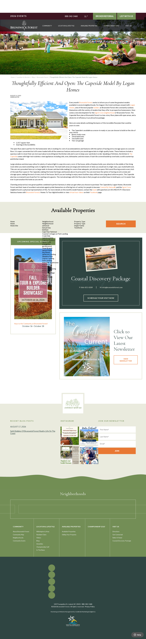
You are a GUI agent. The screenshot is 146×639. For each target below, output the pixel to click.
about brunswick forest (21, 531)
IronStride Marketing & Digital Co (85, 612)
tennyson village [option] (48, 273)
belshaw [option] (45, 230)
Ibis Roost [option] (46, 252)
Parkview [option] (45, 267)
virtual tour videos (76, 192)
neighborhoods (18, 538)
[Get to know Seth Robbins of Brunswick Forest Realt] (89, 455)
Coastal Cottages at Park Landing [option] (55, 234)
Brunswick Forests (33, 192)
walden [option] (45, 281)
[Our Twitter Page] (145, 20)
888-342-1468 (71, 16)
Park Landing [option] (47, 260)
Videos (38, 538)
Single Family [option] (79, 226)
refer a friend (117, 538)
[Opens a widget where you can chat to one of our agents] (137, 635)
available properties (89, 26)
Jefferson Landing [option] (49, 254)
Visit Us (129, 26)
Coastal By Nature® (108, 187)
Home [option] (12, 224)
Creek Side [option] (46, 236)
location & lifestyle (66, 26)
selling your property (69, 535)
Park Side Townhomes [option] (50, 263)
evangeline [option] (46, 244)
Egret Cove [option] (46, 242)
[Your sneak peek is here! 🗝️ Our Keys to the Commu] (70, 455)
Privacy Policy (90, 607)
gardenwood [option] (47, 246)
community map (18, 535)
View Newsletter (126, 360)
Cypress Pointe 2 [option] (48, 240)
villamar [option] (45, 279)
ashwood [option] (45, 226)
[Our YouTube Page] (145, 21)
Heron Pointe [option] (47, 250)
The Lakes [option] (46, 275)
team (94, 190)
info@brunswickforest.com (112, 287)
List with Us (126, 16)
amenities (39, 544)
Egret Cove (99, 113)
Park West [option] (46, 265)
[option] (33, 288)
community (47, 26)
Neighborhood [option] (47, 224)
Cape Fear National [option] (49, 232)
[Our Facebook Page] (145, 18)
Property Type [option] (79, 224)
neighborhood (109, 113)
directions (115, 531)
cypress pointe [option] (47, 238)
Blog (37, 541)
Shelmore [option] (45, 271)
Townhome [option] (78, 228)
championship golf (111, 26)
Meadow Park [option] (47, 256)
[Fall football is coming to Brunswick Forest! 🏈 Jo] (70, 436)
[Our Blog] (145, 25)
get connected (117, 535)
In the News (40, 550)
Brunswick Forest (85, 102)
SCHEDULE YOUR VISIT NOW (100, 298)
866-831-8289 (87, 287)
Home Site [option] (14, 226)
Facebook (94, 192)
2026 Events (18, 16)
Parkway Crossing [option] (49, 269)
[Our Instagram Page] (145, 23)
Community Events (19, 541)
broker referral (105, 16)
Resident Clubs (41, 535)
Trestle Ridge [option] (47, 277)
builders (97, 108)
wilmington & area (42, 531)
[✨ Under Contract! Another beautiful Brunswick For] (89, 436)
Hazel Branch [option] (47, 248)
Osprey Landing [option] (48, 258)
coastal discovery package (121, 541)
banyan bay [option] (46, 228)
